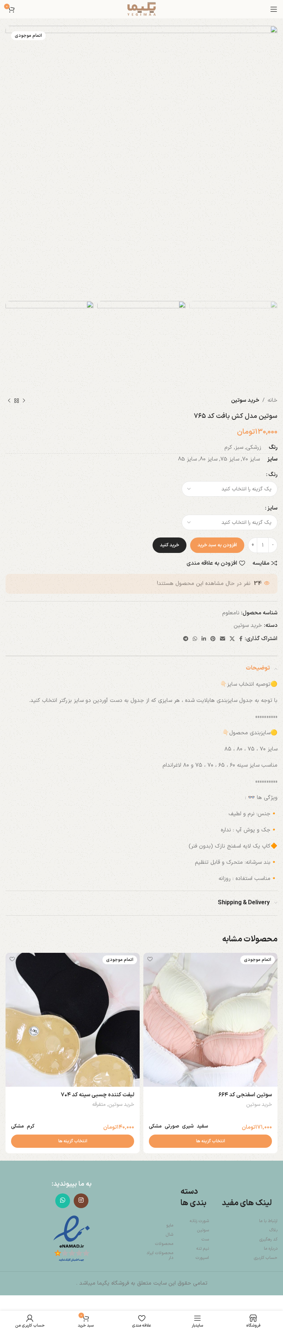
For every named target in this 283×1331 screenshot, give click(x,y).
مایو (169, 1225)
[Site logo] (141, 9)
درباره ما (270, 1248)
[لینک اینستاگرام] (81, 1200)
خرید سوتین (245, 400)
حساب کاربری (265, 1257)
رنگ (272, 475)
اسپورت (202, 1257)
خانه (272, 400)
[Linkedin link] (203, 639)
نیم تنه (202, 1248)
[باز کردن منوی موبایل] (273, 9)
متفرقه (99, 1104)
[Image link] (72, 1239)
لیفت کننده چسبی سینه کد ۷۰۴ (97, 1095)
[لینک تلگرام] (186, 639)
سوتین (203, 1230)
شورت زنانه (199, 1221)
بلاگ (273, 1230)
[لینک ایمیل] (222, 639)
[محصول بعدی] (9, 400)
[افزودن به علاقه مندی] (149, 959)
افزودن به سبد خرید (217, 545)
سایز (272, 508)
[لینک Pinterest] (213, 639)
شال (169, 1234)
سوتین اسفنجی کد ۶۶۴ (245, 1095)
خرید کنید (169, 545)
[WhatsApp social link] (195, 639)
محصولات (164, 1244)
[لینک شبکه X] (232, 639)
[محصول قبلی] (24, 400)
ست (205, 1239)
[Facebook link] (241, 639)
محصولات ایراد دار (159, 1255)
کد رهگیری (268, 1239)
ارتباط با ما (268, 1221)
